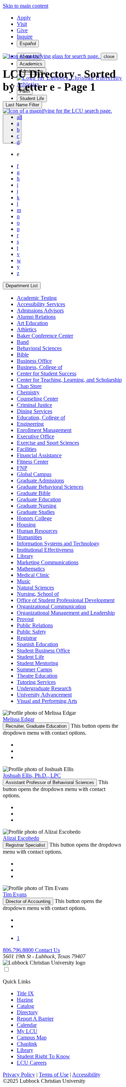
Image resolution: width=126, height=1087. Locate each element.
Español (28, 43)
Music (23, 581)
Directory (27, 1012)
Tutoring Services (36, 682)
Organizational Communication (51, 606)
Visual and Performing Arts (47, 701)
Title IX (25, 993)
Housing (26, 525)
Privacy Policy (19, 1075)
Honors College (34, 518)
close (109, 56)
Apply (24, 18)
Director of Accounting (28, 901)
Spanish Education (37, 644)
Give (22, 30)
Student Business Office (43, 651)
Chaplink (27, 1044)
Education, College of (41, 418)
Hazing (25, 1000)
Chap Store (29, 386)
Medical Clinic (33, 575)
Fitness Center (32, 462)
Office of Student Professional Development (65, 600)
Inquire (25, 37)
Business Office (34, 361)
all (19, 117)
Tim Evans (15, 894)
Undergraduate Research (44, 688)
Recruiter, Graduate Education (36, 726)
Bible (23, 355)
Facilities (26, 449)
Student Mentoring (37, 663)
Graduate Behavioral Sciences (50, 487)
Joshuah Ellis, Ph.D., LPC (32, 775)
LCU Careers (32, 1063)
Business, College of (39, 367)
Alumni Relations (36, 317)
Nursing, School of (38, 594)
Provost (25, 619)
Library (25, 556)
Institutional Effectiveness (45, 550)
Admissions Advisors (40, 310)
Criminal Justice (34, 405)
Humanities (29, 537)
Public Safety (31, 632)
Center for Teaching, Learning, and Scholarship (69, 380)
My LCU (27, 1031)
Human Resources (37, 531)
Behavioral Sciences (39, 348)
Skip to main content (25, 6)
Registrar (27, 638)
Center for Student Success (46, 373)
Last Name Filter (22, 104)
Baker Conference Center (45, 336)
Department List (22, 285)
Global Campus (34, 474)
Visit (22, 24)
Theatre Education (37, 676)
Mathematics (31, 569)
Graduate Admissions (40, 480)
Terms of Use (54, 1075)
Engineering (30, 424)
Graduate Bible (33, 493)
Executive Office (35, 436)
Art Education (32, 323)
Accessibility (86, 1075)
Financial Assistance (39, 455)
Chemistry (28, 392)
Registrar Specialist (25, 845)
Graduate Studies (36, 512)
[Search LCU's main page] (57, 111)
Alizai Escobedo (21, 838)
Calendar (27, 1025)
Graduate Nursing (36, 506)
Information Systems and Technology (58, 543)
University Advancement (44, 695)
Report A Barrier (35, 1019)
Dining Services (34, 411)
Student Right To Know (43, 1056)
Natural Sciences (35, 588)
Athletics (26, 329)
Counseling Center (37, 399)
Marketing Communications (47, 562)
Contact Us (47, 950)
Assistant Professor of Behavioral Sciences (50, 782)
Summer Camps (34, 669)
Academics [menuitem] (31, 63)
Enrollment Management (44, 430)
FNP (22, 468)
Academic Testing (37, 298)
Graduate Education (39, 499)
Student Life (30, 657)
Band (23, 342)
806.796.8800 (19, 950)
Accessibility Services (41, 304)
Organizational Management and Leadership (66, 613)
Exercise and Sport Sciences (48, 443)
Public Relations (35, 625)
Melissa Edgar (18, 719)
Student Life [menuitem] (32, 98)
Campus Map (32, 1037)
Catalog (25, 1006)
